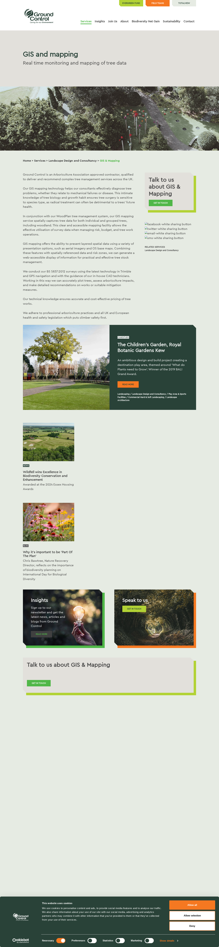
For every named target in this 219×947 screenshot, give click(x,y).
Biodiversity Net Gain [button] (146, 21)
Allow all (192, 905)
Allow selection (192, 915)
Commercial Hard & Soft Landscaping (146, 397)
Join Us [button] (112, 21)
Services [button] (86, 21)
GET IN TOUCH (134, 609)
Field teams (158, 3)
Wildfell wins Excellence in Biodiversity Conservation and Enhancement (45, 475)
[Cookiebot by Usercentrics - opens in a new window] (21, 940)
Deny (192, 926)
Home (27, 160)
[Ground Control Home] (39, 16)
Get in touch (161, 203)
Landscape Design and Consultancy (73, 160)
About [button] (124, 21)
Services (39, 160)
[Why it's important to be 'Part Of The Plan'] (48, 521)
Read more (128, 384)
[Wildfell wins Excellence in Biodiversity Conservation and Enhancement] (48, 441)
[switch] (92, 940)
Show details (167, 940)
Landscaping (124, 394)
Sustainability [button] (171, 21)
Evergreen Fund (131, 3)
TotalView (184, 3)
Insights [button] (100, 21)
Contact (189, 21)
